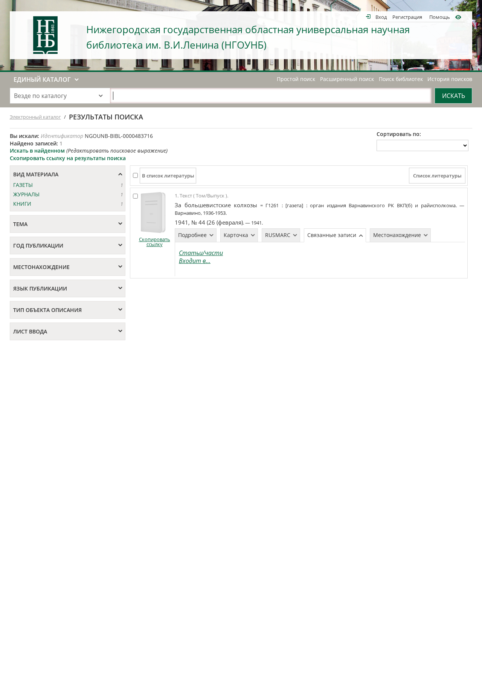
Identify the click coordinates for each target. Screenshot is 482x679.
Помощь (439, 17)
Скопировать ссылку (154, 242)
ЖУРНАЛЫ (26, 194)
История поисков (449, 79)
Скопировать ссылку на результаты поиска (68, 158)
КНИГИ (22, 203)
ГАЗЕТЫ (23, 184)
